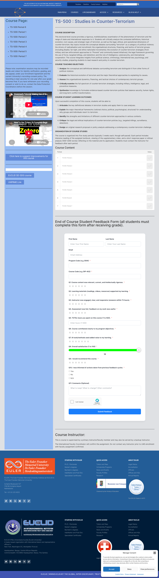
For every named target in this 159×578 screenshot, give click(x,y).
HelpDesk (104, 4)
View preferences (147, 569)
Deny (129, 569)
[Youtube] (20, 501)
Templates (78, 4)
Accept (111, 569)
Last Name (110, 239)
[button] (155, 553)
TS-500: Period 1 (18, 32)
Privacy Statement (130, 574)
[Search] (138, 4)
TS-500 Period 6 (18, 27)
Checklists (86, 4)
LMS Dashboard (89, 12)
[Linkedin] (15, 501)
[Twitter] (6, 501)
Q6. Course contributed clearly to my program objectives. (91, 329)
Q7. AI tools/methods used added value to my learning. (90, 338)
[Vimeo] (24, 501)
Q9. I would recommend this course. (83, 359)
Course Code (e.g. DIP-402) (79, 271)
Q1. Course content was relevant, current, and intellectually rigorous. (96, 282)
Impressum (140, 574)
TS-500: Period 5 (18, 51)
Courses (74, 12)
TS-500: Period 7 (18, 56)
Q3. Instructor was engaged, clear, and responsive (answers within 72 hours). (99, 300)
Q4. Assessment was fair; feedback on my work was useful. (92, 309)
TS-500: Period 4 (18, 46)
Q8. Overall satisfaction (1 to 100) (82, 346)
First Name (73, 239)
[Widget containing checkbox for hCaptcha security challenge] (85, 402)
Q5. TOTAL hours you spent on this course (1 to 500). (89, 318)
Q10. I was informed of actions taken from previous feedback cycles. (96, 368)
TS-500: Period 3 (18, 42)
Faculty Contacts (95, 4)
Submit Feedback (105, 411)
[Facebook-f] (10, 501)
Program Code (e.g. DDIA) (79, 261)
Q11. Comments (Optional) (79, 383)
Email (71, 250)
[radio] (70, 286)
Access (103, 12)
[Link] (29, 501)
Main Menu (62, 12)
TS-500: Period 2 (18, 37)
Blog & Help (134, 12)
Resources (117, 12)
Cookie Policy (119, 574)
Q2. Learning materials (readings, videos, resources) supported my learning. (98, 291)
